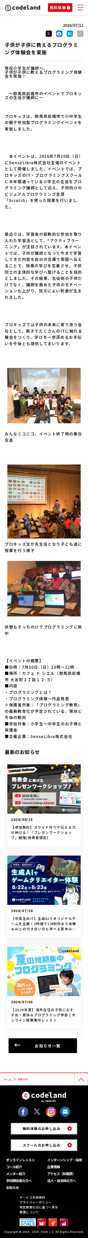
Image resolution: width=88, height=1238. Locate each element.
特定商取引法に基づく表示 (39, 1207)
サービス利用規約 (32, 1197)
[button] (80, 34)
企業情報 (53, 1166)
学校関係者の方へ (19, 1180)
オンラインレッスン (20, 1159)
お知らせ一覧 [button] (48, 1046)
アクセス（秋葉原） (61, 1173)
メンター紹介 (15, 1173)
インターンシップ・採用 (64, 1159)
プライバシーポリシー (36, 1202)
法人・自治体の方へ (61, 1180)
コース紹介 (14, 1166)
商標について (29, 1212)
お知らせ (12, 1187)
